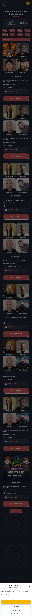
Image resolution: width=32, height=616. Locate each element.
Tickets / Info (16, 98)
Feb (27, 34)
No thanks (16, 606)
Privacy (18, 613)
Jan (20, 34)
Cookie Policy (14, 613)
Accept (16, 602)
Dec (12, 34)
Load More (16, 511)
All (4, 30)
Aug (11, 30)
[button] (30, 586)
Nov (4, 34)
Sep (19, 30)
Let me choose (16, 610)
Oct (27, 30)
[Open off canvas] (28, 3)
